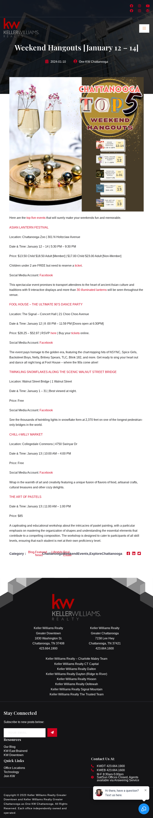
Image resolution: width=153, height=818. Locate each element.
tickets (75, 333)
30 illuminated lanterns (92, 289)
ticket (78, 265)
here (54, 333)
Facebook (46, 275)
